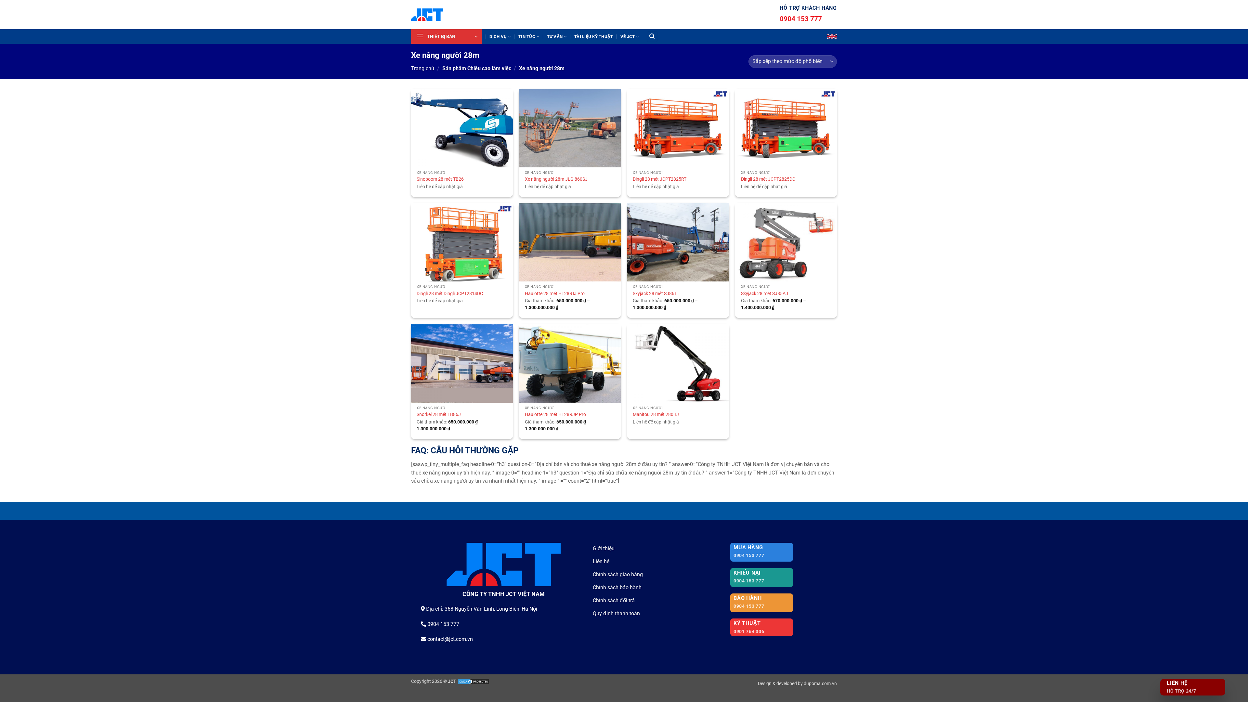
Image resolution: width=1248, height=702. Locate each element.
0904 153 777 (801, 19)
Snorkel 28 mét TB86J (439, 414)
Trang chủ (422, 68)
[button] (446, 36)
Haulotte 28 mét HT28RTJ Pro (555, 293)
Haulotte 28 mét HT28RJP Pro (555, 414)
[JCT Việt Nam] (427, 14)
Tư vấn (555, 36)
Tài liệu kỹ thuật (593, 36)
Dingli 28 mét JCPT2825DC (768, 179)
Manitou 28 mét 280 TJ (656, 414)
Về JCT (627, 36)
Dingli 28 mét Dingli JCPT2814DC (450, 293)
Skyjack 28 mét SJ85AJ (764, 293)
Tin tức (526, 36)
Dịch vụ (498, 36)
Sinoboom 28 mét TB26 (440, 179)
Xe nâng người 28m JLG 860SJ (556, 179)
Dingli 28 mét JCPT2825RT (659, 179)
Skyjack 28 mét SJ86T (655, 293)
